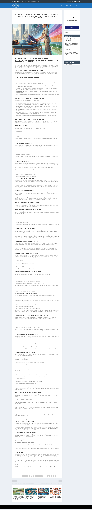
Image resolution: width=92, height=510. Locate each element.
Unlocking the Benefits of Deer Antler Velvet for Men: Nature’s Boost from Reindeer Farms (18, 498)
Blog (71, 5)
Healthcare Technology (36, 19)
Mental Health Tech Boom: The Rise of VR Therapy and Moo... (29, 1)
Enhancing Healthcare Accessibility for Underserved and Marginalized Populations (71, 57)
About (67, 5)
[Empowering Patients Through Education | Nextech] (43, 491)
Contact (77, 5)
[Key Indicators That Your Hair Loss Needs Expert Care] (55, 491)
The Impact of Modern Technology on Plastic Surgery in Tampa (29, 497)
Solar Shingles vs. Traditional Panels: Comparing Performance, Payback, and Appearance (71, 44)
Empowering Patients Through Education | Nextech (42, 497)
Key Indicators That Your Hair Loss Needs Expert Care (55, 497)
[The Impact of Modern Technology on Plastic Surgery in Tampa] (31, 491)
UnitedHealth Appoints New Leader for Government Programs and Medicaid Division (71, 48)
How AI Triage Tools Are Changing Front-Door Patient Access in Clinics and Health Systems (71, 39)
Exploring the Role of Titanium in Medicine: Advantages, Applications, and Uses (71, 53)
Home (62, 5)
